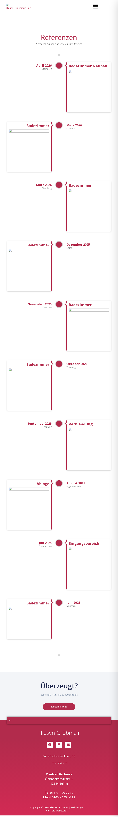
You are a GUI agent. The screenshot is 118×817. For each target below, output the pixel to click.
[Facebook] (50, 745)
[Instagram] (59, 745)
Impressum (59, 763)
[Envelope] (68, 745)
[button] (95, 6)
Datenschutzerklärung (59, 756)
